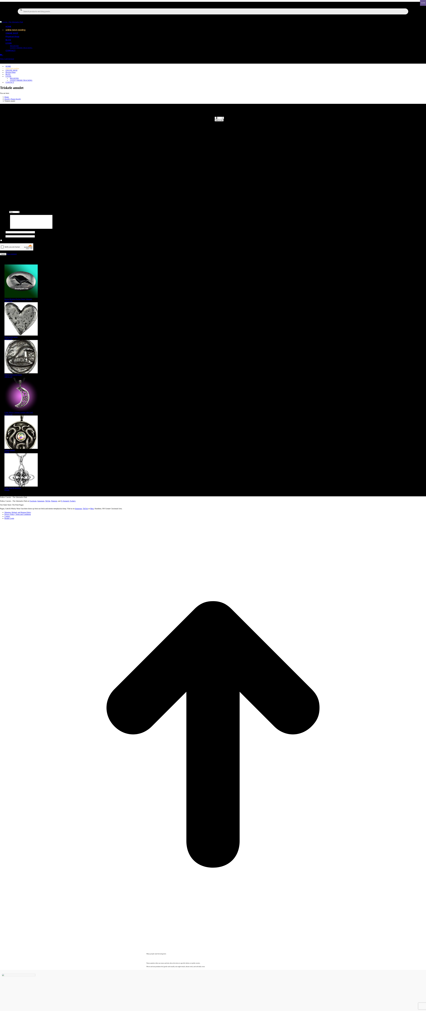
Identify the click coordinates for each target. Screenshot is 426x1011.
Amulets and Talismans (281, 131)
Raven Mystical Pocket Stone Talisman (18, 299)
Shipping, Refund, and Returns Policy (17, 512)
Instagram (40, 501)
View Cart (3, 59)
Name (3, 232)
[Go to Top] (213, 947)
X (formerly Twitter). (68, 501)
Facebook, (33, 501)
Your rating (4, 212)
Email (2, 236)
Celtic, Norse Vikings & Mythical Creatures (256, 131)
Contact (7, 516)
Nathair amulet (9, 450)
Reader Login (9, 518)
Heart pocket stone (11, 337)
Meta (92, 509)
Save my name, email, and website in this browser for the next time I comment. (30, 240)
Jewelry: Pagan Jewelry (317, 131)
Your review (5, 228)
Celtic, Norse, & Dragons (299, 131)
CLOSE (423, 3)
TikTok (85, 509)
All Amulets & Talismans (232, 131)
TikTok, (48, 501)
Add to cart (219, 120)
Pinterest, (54, 501)
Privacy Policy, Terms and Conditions (17, 514)
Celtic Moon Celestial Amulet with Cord (18, 412)
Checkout (10, 59)
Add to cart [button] (8, 301)
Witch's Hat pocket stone (13, 375)
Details (6, 452)
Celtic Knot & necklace (12, 488)
